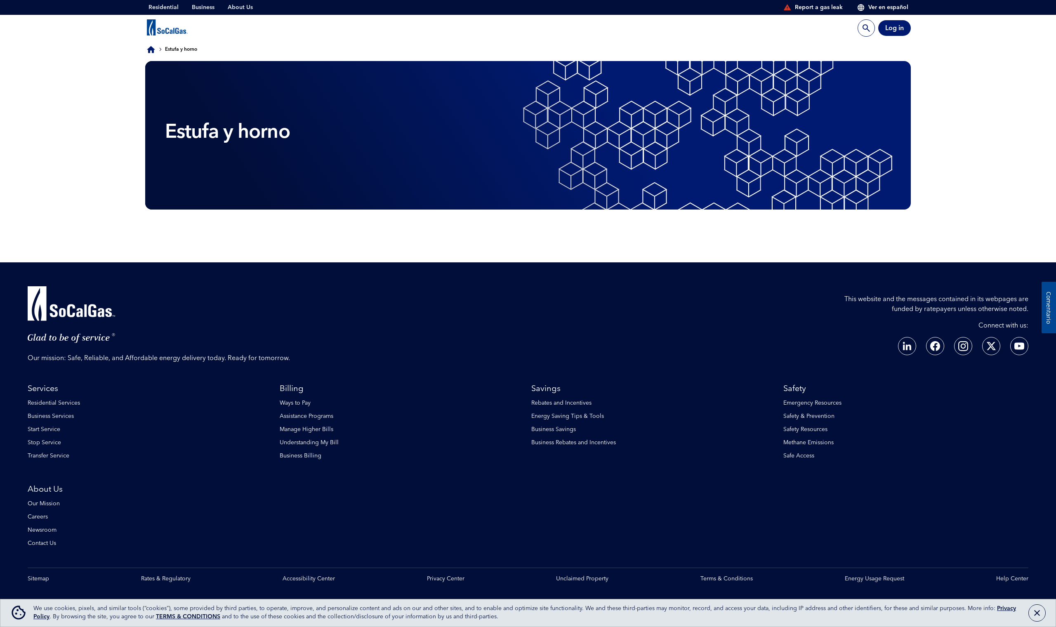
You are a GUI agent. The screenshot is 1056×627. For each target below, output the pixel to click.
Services (43, 388)
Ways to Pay (295, 403)
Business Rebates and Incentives (573, 442)
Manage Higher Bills (306, 429)
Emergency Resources (812, 403)
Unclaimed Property (582, 579)
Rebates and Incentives (561, 403)
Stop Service (44, 442)
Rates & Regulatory (166, 579)
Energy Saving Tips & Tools (567, 416)
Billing (292, 388)
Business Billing (300, 456)
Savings (546, 388)
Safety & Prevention (808, 416)
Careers (38, 517)
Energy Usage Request (874, 579)
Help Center (1012, 579)
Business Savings (553, 429)
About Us (45, 489)
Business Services (51, 416)
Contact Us (42, 543)
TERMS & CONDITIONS (188, 617)
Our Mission (44, 504)
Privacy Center (445, 579)
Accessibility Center (309, 579)
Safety (794, 388)
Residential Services (54, 403)
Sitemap (38, 579)
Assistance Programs (306, 416)
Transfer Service (48, 456)
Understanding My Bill (309, 442)
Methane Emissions (808, 442)
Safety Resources (805, 429)
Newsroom (42, 530)
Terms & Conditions (726, 579)
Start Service (44, 429)
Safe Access (798, 456)
